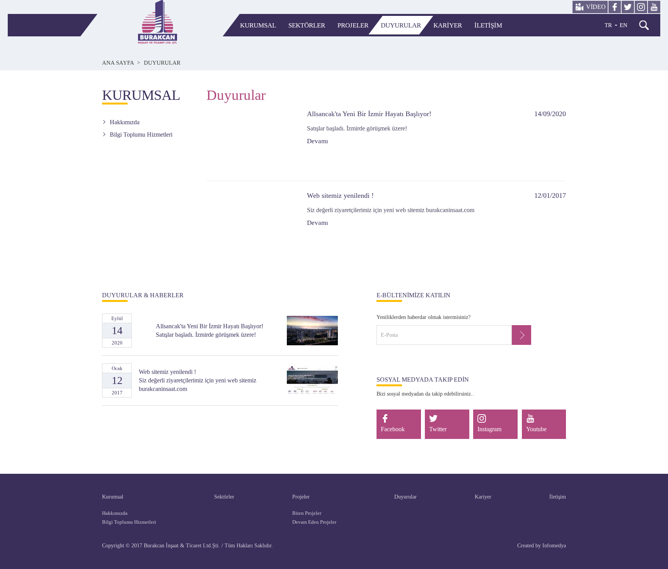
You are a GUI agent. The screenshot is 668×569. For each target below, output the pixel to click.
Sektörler (306, 25)
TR (608, 25)
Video (596, 6)
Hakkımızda (125, 122)
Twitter (437, 429)
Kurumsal (258, 25)
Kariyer (447, 25)
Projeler (352, 25)
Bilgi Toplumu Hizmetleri (141, 134)
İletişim (488, 25)
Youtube (536, 429)
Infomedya (554, 545)
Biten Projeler (306, 513)
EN (623, 25)
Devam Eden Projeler (314, 522)
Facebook (393, 429)
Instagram (489, 429)
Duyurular (401, 25)
